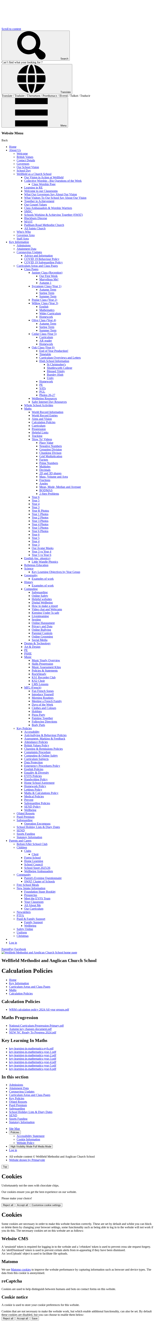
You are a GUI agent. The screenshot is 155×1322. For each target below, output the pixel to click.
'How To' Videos (42, 439)
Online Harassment (43, 623)
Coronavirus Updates (29, 252)
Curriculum (46, 337)
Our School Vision (28, 167)
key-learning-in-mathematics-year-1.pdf (32, 1051)
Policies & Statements (45, 670)
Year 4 (36, 503)
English (43, 306)
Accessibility (32, 731)
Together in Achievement (39, 201)
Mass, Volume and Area (53, 476)
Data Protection (33, 762)
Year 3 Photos (40, 520)
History (28, 582)
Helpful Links (40, 432)
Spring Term (46, 293)
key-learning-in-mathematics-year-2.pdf (32, 1055)
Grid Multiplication (50, 456)
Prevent (28, 799)
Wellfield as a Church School (34, 174)
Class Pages (31, 269)
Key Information (19, 242)
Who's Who (24, 231)
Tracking (37, 435)
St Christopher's (56, 364)
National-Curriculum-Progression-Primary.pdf (36, 1025)
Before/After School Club (32, 844)
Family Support (33, 922)
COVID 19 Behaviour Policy (41, 259)
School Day (24, 170)
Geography (31, 575)
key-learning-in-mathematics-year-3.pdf (32, 1058)
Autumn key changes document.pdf (30, 1029)
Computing (31, 589)
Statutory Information (29, 837)
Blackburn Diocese (35, 218)
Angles (43, 483)
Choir (35, 854)
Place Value (46, 442)
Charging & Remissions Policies (43, 748)
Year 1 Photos (40, 514)
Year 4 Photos (40, 524)
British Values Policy (36, 745)
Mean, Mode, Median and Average (60, 486)
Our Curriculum (33, 908)
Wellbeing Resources (44, 398)
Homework (46, 316)
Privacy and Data (42, 626)
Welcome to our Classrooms (41, 191)
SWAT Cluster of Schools (39, 881)
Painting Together (42, 718)
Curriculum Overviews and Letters (60, 357)
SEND (21, 830)
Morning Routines (42, 697)
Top (5, 1166)
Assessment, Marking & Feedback (44, 738)
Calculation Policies (43, 422)
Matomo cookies (21, 1269)
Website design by (27, 1160)
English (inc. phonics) (37, 558)
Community (24, 874)
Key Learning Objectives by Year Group (56, 572)
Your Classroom (33, 901)
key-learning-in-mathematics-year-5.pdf (32, 1065)
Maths (28, 408)
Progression (39, 429)
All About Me (32, 905)
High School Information (54, 361)
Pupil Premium (25, 816)
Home (12, 146)
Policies (15, 1132)
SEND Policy (32, 806)
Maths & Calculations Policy (41, 793)
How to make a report (45, 606)
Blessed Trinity (56, 371)
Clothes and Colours (44, 708)
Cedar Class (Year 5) (44, 333)
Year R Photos (40, 510)
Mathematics (46, 310)
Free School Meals (28, 884)
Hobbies (37, 711)
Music (28, 657)
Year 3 (36, 507)
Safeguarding (40, 592)
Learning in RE (33, 187)
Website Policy (25, 1142)
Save (34, 1318)
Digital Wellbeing (42, 602)
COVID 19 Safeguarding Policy (43, 262)
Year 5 (36, 500)
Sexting (36, 619)
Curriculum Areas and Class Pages (37, 265)
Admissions (24, 245)
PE (41, 384)
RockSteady (39, 674)
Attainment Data (26, 248)
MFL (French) (32, 687)
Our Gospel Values (35, 204)
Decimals (44, 469)
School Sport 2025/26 (37, 867)
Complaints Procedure (37, 752)
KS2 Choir (38, 680)
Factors (43, 459)
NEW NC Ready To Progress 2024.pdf (32, 1032)
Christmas (23, 935)
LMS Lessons (40, 684)
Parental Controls (42, 633)
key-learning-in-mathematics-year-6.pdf (32, 1068)
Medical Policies (34, 796)
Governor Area (26, 235)
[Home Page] (39, 952)
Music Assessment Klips (46, 667)
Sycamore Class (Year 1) (46, 286)
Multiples (44, 466)
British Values (25, 157)
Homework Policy (35, 786)
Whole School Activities (38, 405)
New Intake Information (31, 888)
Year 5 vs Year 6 (41, 555)
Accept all (22, 1205)
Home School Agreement (39, 782)
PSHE (28, 653)
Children (22, 847)
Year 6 (36, 497)
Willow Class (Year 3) (45, 303)
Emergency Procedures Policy (42, 765)
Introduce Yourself (43, 694)
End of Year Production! (53, 350)
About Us (15, 150)
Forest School (32, 857)
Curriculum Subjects (36, 759)
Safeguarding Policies (37, 803)
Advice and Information (38, 255)
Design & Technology (37, 643)
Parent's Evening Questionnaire (43, 878)
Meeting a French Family (47, 701)
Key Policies (24, 728)
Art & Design (32, 646)
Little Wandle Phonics (45, 561)
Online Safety (40, 595)
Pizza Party (38, 714)
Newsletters (24, 912)
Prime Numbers (48, 463)
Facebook (20, 949)
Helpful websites (42, 599)
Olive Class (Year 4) (44, 320)
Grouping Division (50, 449)
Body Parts (38, 725)
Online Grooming (42, 636)
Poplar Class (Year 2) (44, 299)
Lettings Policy (33, 789)
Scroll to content (11, 28)
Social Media (39, 640)
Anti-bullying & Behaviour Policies (45, 735)
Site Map (14, 1128)
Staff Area (23, 238)
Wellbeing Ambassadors (38, 871)
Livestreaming (40, 616)
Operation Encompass (37, 823)
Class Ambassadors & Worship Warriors (48, 208)
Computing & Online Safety (41, 755)
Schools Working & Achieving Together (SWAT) (53, 214)
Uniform (22, 932)
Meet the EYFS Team (37, 898)
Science (28, 568)
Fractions (44, 480)
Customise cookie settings (46, 1205)
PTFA (20, 915)
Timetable (45, 354)
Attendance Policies (36, 742)
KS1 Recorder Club (44, 677)
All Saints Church (35, 228)
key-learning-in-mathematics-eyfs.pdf (31, 1048)
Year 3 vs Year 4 (41, 551)
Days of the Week (42, 704)
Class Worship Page (44, 184)
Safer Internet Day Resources (49, 401)
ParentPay (8, 949)
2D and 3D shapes (50, 473)
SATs (42, 388)
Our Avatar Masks (42, 548)
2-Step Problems (49, 493)
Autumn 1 (45, 282)
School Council (33, 864)
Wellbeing (30, 810)
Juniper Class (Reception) (47, 272)
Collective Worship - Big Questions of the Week (53, 180)
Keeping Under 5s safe (45, 612)
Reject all (8, 1205)
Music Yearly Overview (46, 660)
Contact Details (26, 160)
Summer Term (47, 296)
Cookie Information (28, 1139)
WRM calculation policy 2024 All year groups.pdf (39, 1009)
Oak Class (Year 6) (43, 347)
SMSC (28, 211)
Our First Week (48, 276)
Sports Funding (26, 833)
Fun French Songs (43, 691)
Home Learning (33, 861)
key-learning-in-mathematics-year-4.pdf (32, 1062)
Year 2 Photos (40, 517)
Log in (13, 942)
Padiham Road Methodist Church (44, 225)
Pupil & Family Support (31, 918)
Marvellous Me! (48, 279)
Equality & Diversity (36, 772)
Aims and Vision (42, 418)
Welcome (22, 153)
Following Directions (44, 721)
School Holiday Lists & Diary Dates (38, 827)
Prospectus (30, 895)
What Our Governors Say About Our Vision (50, 194)
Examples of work (43, 578)
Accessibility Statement (30, 1136)
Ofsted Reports (26, 813)
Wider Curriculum (50, 313)
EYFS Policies (33, 776)
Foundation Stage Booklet (39, 891)
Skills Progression (42, 663)
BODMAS (46, 490)
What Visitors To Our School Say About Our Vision (55, 197)
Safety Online (25, 929)
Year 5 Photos (40, 527)
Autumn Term (47, 289)
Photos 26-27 (47, 395)
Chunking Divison (50, 452)
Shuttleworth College (59, 367)
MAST (28, 221)
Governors (23, 163)
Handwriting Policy (36, 779)
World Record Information (47, 412)
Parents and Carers (20, 840)
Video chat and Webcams (47, 609)
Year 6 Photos (40, 531)
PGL (42, 391)
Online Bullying (41, 629)
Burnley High (55, 374)
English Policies (33, 769)
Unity (50, 378)
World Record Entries (45, 415)
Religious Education (36, 565)
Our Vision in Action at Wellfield (44, 177)
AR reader (45, 340)
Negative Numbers (50, 446)
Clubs (27, 850)
